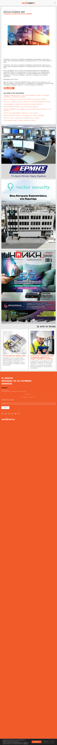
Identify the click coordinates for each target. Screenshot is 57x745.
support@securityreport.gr (27, 397)
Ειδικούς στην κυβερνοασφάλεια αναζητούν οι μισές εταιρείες (20, 113)
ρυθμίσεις (25, 743)
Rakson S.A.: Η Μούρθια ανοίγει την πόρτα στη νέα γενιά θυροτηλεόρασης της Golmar (27, 101)
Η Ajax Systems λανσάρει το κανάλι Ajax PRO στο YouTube (19, 120)
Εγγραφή (5, 407)
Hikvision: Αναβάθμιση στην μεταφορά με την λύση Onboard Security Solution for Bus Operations (27, 109)
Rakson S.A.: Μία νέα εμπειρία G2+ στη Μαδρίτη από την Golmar (21, 118)
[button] (55, 3)
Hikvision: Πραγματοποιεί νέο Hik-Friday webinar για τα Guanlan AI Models (24, 99)
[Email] (19, 414)
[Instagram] (12, 414)
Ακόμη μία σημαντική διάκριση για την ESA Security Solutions (20, 106)
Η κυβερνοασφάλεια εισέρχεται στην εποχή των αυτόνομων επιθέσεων (22, 104)
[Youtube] (15, 414)
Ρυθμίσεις (46, 742)
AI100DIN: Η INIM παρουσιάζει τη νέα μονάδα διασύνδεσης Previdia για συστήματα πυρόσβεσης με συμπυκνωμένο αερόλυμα (26, 96)
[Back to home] (28, 3)
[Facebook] (2, 414)
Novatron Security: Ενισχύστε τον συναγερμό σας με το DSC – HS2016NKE (23, 115)
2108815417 (27, 394)
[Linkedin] (6, 414)
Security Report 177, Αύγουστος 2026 (14, 356)
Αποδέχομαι (36, 742)
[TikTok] (9, 414)
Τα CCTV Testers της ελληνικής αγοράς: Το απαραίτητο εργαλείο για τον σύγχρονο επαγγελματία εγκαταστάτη (42, 357)
